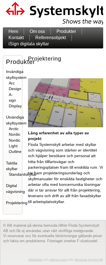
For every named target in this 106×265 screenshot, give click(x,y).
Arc (12, 83)
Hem (13, 31)
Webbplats (35, 259)
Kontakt (16, 37)
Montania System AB (89, 259)
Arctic (14, 128)
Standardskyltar (23, 174)
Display (15, 106)
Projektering (16, 203)
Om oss (37, 31)
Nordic (14, 134)
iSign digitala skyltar (28, 43)
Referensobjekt (50, 37)
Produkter (66, 31)
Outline (15, 151)
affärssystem (58, 259)
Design (15, 88)
